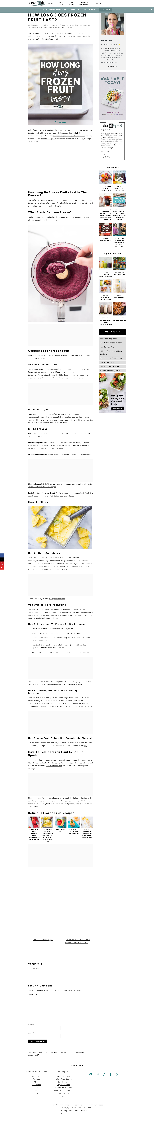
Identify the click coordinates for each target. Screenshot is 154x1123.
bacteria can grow (48, 139)
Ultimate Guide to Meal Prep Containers (111, 352)
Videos (64, 1096)
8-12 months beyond (54, 766)
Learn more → (112, 66)
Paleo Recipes (63, 1076)
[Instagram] (97, 1074)
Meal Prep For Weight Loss (110, 370)
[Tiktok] (103, 1074)
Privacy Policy (67, 1111)
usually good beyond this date (40, 496)
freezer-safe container (74, 484)
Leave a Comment (67, 27)
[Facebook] (110, 1074)
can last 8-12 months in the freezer (51, 200)
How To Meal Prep (107, 347)
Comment (32, 994)
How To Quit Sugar (107, 362)
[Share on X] (2, 559)
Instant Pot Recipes (63, 1088)
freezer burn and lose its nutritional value (69, 136)
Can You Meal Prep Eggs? (43, 940)
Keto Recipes (63, 1082)
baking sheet (64, 645)
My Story (71, 3)
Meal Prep (61, 3)
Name (31, 1025)
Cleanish (107, 48)
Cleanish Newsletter (84, 3)
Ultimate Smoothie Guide (109, 366)
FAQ (36, 1091)
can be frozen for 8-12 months (48, 433)
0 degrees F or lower (47, 445)
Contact (36, 1088)
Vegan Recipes (63, 1085)
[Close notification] (151, 10)
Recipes (51, 3)
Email (31, 1033)
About (36, 1082)
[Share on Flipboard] (2, 568)
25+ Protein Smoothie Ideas (111, 343)
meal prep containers (57, 599)
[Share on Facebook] (2, 555)
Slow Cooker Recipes (63, 1091)
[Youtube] (90, 1074)
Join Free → (105, 10)
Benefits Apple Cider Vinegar (111, 358)
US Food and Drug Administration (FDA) (47, 369)
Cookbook (97, 3)
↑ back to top (77, 1065)
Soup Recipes (63, 1093)
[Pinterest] (117, 1074)
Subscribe (36, 1076)
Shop (36, 1093)
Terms (76, 1111)
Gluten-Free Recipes (63, 1079)
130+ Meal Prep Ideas (108, 339)
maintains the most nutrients (80, 454)
